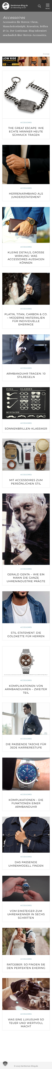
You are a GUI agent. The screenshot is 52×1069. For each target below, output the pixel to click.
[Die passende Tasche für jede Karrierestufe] (26, 718)
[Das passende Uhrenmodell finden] (26, 835)
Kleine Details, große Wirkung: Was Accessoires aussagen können (26, 257)
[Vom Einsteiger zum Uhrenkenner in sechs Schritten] (26, 888)
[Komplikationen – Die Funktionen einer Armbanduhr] (26, 774)
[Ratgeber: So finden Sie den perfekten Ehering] (26, 941)
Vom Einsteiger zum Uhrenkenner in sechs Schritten (26, 914)
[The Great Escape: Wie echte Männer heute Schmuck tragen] (26, 94)
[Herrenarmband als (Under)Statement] (26, 164)
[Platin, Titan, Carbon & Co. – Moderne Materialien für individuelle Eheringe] (26, 289)
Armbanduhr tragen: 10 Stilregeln (26, 375)
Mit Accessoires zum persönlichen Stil (26, 482)
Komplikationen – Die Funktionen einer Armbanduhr (26, 803)
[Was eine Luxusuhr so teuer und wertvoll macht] (26, 994)
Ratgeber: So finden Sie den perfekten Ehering (26, 966)
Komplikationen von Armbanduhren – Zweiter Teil (26, 689)
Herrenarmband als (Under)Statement (26, 195)
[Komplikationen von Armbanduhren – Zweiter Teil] (26, 661)
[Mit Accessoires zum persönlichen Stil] (26, 455)
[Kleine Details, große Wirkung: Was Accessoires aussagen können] (26, 225)
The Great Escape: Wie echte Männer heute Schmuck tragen (26, 131)
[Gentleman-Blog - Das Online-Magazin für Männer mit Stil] (15, 5)
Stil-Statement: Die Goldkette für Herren (26, 634)
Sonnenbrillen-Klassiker (26, 428)
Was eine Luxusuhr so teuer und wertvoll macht (26, 1023)
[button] (5, 1064)
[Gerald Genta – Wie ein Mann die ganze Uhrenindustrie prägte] (26, 529)
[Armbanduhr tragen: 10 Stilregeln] (26, 349)
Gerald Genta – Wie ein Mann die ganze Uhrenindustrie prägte (26, 578)
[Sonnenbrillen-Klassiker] (26, 403)
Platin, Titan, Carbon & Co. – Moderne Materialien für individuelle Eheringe (25, 319)
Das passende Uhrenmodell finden (26, 864)
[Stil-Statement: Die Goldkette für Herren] (26, 607)
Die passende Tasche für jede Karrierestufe (26, 746)
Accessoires (26, 122)
